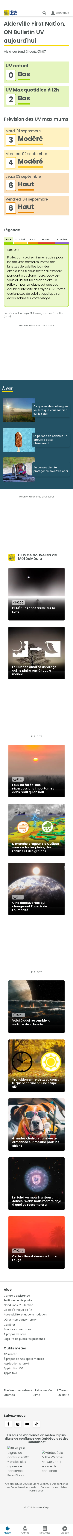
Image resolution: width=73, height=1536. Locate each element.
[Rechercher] (44, 13)
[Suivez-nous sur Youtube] (27, 1424)
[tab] (8, 240)
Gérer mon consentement (21, 1319)
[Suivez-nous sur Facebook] (8, 1424)
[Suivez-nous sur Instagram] (17, 1424)
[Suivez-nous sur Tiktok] (36, 1424)
